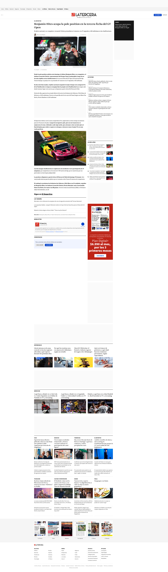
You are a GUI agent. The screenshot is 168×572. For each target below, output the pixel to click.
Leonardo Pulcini (64, 214)
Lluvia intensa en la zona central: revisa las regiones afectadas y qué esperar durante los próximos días (43, 351)
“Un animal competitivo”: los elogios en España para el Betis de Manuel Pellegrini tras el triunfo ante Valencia (97, 172)
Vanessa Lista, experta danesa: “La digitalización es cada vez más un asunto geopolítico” (83, 483)
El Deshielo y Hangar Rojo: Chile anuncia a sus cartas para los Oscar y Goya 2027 (63, 509)
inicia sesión (39, 245)
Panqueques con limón (101, 481)
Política (6, 9)
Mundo (34, 9)
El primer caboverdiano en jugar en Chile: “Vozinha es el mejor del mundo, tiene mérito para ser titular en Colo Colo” (97, 146)
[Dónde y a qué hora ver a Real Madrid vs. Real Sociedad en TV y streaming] (100, 406)
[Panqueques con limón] (103, 493)
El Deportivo (29, 9)
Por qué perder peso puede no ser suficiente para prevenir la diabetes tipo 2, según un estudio (82, 471)
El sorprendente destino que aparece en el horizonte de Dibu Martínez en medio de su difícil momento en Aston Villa (103, 472)
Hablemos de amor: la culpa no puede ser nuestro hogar (102, 501)
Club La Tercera (51, 9)
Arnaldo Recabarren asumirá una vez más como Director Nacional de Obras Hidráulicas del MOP (63, 471)
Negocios (17, 9)
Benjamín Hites (72, 214)
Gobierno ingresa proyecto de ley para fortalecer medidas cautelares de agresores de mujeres (100, 95)
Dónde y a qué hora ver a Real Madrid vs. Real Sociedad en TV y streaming (100, 395)
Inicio (2, 9)
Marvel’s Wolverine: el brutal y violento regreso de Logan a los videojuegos (83, 350)
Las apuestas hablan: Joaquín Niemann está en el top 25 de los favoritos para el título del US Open (59, 205)
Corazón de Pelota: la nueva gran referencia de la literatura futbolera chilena (103, 463)
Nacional (12, 9)
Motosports (41, 214)
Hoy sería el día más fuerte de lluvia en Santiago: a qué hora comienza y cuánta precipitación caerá (83, 442)
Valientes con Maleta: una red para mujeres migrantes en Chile (102, 508)
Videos (38, 9)
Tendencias (77, 438)
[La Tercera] (40, 536)
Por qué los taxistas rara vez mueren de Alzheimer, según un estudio (63, 350)
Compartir (37, 69)
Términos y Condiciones (50, 231)
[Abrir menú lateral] (2, 15)
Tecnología (22, 9)
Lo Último (44, 9)
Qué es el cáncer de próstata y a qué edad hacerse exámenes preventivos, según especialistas (101, 351)
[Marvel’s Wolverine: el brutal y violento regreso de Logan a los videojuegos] (83, 362)
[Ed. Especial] (80, 536)
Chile (35, 438)
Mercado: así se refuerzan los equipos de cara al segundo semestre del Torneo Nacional (58, 201)
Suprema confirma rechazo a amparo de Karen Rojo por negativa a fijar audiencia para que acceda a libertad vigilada (100, 102)
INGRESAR (165, 15)
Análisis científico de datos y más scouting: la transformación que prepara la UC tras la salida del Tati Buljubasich (96, 159)
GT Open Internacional (55, 214)
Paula (95, 479)
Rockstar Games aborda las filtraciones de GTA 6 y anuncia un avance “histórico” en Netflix (43, 483)
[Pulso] (53, 536)
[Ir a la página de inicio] (84, 15)
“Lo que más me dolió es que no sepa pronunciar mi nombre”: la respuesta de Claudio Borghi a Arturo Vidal (97, 153)
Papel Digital (60, 9)
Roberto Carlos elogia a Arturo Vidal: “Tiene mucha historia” (50, 210)
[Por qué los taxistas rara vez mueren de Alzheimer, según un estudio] (63, 362)
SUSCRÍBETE (100, 256)
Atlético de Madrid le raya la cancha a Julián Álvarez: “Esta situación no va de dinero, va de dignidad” (98, 178)
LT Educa (66, 9)
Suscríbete (49, 245)
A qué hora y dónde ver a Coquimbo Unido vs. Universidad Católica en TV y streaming (73, 396)
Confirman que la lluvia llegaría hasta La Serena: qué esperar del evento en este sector (83, 463)
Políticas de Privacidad (59, 231)
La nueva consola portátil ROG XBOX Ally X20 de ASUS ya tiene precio (43, 501)
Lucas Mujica (42, 34)
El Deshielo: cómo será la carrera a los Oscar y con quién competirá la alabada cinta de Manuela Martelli (62, 483)
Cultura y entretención (60, 479)
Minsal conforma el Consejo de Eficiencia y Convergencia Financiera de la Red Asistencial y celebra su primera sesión (100, 90)
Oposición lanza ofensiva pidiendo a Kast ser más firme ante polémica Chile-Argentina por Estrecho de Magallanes (100, 83)
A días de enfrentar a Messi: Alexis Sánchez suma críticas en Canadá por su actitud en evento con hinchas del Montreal (98, 166)
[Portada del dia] (100, 230)
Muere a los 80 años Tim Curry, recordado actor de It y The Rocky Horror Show (62, 502)
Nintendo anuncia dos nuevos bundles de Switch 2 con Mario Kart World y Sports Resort (43, 509)
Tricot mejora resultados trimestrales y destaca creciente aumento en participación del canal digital (100, 109)
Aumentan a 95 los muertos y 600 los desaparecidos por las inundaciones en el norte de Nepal (83, 502)
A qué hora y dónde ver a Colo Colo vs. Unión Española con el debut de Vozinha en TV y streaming (45, 396)
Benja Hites (47, 214)
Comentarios (44, 69)
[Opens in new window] (67, 536)
